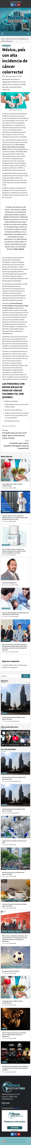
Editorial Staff (16, 76)
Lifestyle (4, 931)
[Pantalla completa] (28, 745)
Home (3, 39)
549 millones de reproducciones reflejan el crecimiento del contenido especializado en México (15, 1068)
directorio (17, 1108)
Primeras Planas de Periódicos (9, 900)
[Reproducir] (3, 745)
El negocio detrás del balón (10, 971)
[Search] (28, 33)
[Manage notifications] (3, 1141)
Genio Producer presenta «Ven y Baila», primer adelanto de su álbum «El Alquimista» (14, 1034)
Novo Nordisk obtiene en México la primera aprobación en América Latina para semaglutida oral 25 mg (14, 551)
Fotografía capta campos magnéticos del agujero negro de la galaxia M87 (16, 444)
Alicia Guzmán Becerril (13, 721)
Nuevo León (19, 931)
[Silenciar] (25, 745)
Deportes (4, 967)
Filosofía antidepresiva (9, 583)
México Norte (11, 931)
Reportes (4, 713)
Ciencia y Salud (6, 45)
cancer (7, 426)
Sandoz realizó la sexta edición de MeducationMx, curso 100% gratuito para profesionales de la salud (15, 517)
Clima (3, 836)
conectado (20, 665)
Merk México (12, 426)
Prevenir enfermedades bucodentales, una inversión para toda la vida (15, 613)
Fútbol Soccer (11, 967)
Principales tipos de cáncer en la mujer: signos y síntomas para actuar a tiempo (14, 434)
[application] (15, 738)
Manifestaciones (6, 868)
